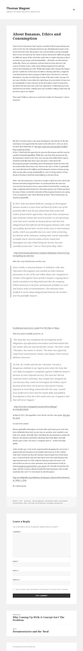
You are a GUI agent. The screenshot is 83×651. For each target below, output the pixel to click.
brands (55, 501)
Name (16, 561)
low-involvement (40, 503)
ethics (25, 503)
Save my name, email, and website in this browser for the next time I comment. (41, 589)
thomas (28, 501)
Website (16, 580)
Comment (17, 532)
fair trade (31, 503)
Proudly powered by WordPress (24, 647)
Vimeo (56, 328)
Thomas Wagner (18, 8)
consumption (63, 501)
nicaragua (50, 503)
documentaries (18, 503)
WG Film (47, 328)
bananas (50, 501)
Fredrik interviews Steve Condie (26, 328)
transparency (58, 503)
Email (16, 570)
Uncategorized (39, 501)
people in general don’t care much (32, 466)
